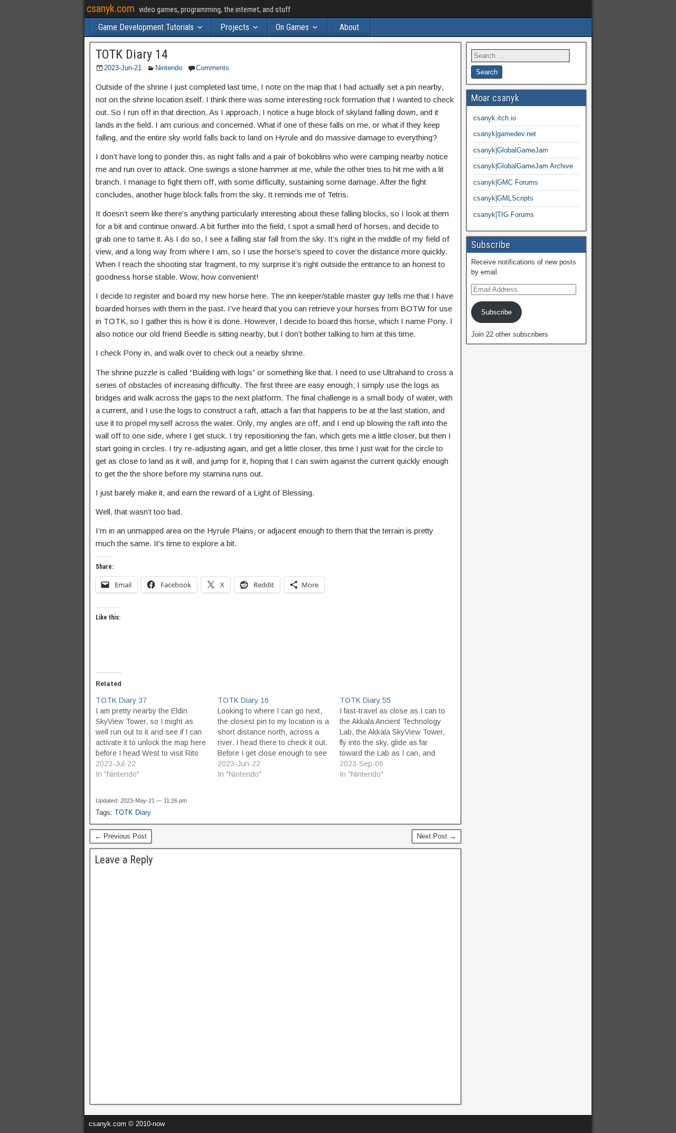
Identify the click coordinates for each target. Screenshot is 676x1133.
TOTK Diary (133, 812)
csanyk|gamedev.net (504, 134)
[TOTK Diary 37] (157, 737)
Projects (234, 27)
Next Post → (436, 836)
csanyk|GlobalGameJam (510, 150)
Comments (212, 68)
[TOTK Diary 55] (401, 737)
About (349, 27)
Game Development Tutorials (146, 27)
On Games (292, 27)
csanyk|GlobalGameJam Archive (523, 166)
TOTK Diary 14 (132, 54)
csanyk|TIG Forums (503, 214)
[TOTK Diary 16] (279, 737)
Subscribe (496, 312)
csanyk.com (111, 8)
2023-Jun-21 (123, 68)
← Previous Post (121, 836)
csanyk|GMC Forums (505, 182)
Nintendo (168, 68)
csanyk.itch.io (494, 118)
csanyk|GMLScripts (503, 198)
